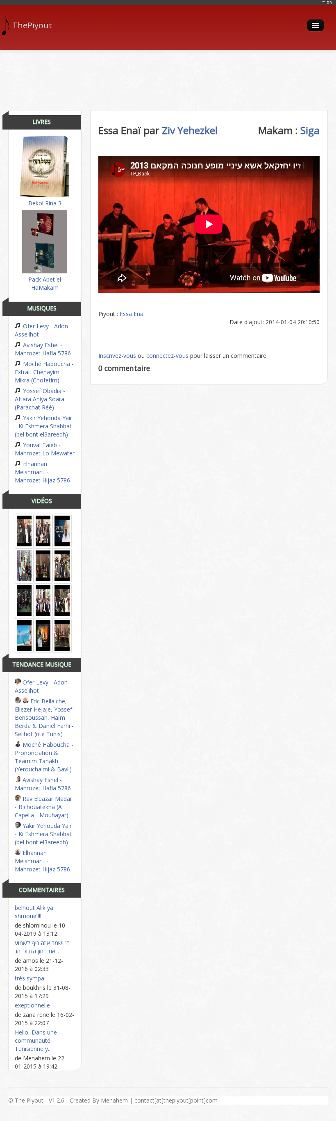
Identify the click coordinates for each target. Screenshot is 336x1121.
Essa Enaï (132, 314)
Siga (310, 130)
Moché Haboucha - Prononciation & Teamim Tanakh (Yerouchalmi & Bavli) (44, 757)
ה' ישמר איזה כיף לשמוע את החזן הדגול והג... (42, 947)
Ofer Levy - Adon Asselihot (41, 330)
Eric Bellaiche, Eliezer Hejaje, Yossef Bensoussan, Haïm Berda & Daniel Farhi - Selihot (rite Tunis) (44, 717)
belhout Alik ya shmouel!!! (34, 912)
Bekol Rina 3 (44, 203)
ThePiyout (32, 25)
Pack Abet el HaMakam (44, 283)
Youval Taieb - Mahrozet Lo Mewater (45, 449)
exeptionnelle (32, 1005)
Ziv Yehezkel (190, 130)
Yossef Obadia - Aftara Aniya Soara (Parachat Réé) (40, 399)
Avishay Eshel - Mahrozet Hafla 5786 (43, 349)
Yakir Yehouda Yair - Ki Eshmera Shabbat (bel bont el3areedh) (43, 426)
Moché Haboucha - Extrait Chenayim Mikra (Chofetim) (44, 372)
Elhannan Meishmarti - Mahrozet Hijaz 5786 (42, 472)
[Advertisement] (168, 77)
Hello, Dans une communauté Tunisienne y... (36, 1040)
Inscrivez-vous (117, 355)
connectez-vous (167, 355)
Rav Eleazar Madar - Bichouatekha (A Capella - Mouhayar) (43, 807)
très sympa (29, 978)
